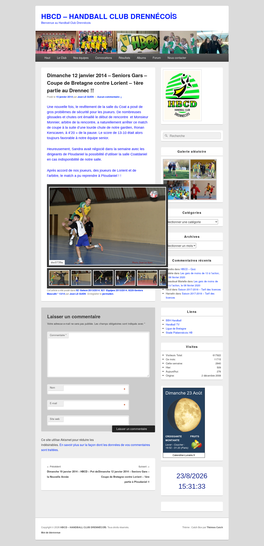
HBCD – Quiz (188, 269)
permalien (107, 293)
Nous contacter (177, 58)
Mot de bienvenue (50, 532)
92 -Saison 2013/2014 (88, 290)
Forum (157, 58)
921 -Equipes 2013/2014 (114, 290)
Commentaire (58, 335)
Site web (55, 419)
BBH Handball (173, 320)
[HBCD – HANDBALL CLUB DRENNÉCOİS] (132, 52)
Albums (141, 58)
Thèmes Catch (215, 527)
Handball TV (173, 324)
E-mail (53, 403)
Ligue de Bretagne (176, 328)
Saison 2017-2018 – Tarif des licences (199, 289)
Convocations (103, 58)
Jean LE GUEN (85, 96)
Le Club (61, 58)
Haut (47, 58)
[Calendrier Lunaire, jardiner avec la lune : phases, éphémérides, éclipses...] (184, 457)
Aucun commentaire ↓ (109, 96)
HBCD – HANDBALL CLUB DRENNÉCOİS (109, 16)
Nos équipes (81, 58)
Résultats (124, 58)
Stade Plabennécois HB (179, 332)
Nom (52, 387)
